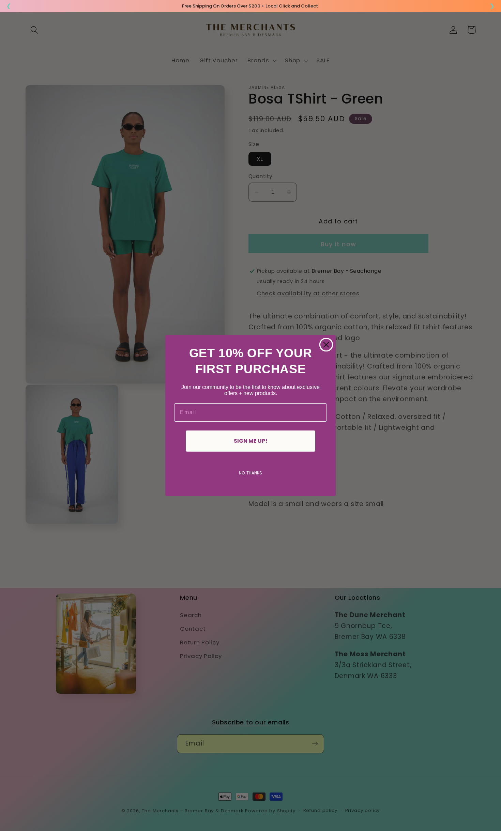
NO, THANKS (250, 473)
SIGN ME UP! (251, 441)
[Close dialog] (326, 345)
